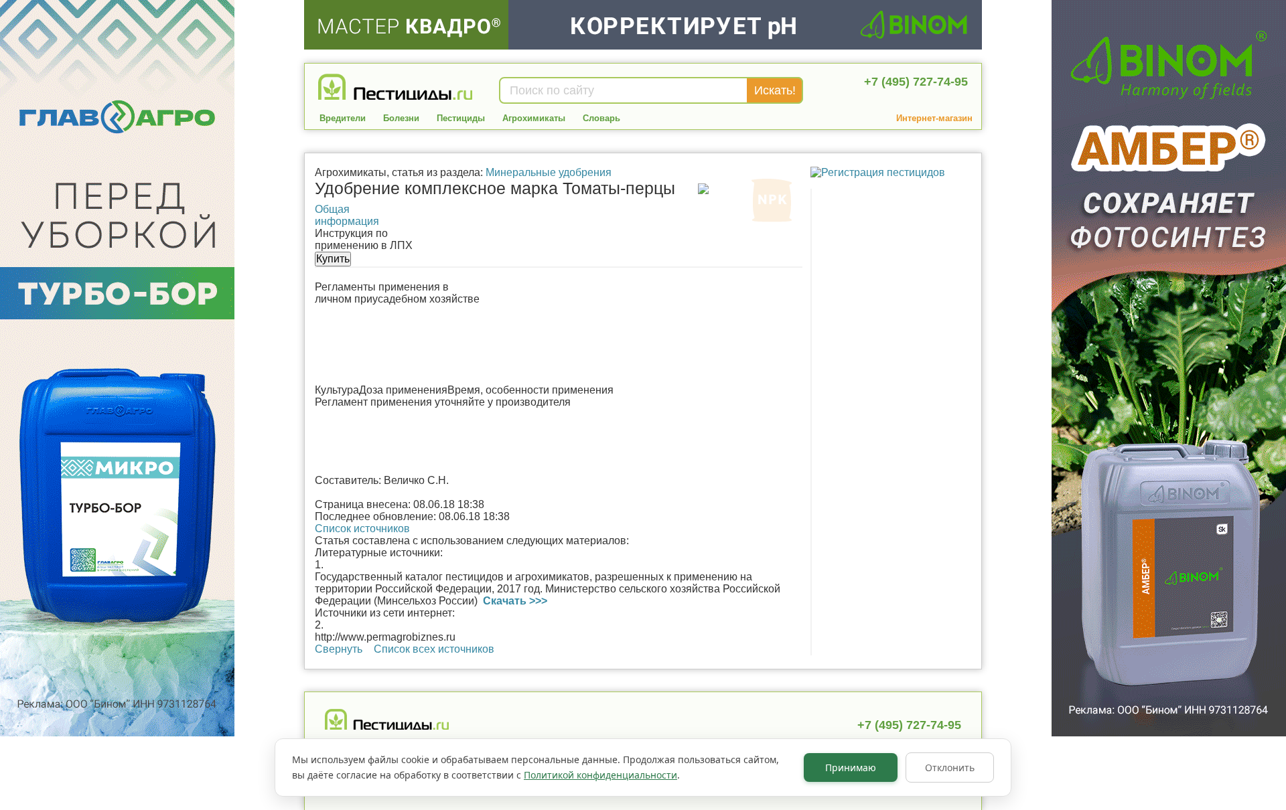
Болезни (401, 118)
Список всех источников (434, 649)
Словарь (601, 118)
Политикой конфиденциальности (600, 774)
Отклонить (950, 767)
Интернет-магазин (934, 118)
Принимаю (850, 767)
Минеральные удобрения (549, 172)
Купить (333, 258)
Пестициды (461, 118)
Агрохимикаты (533, 118)
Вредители (342, 118)
